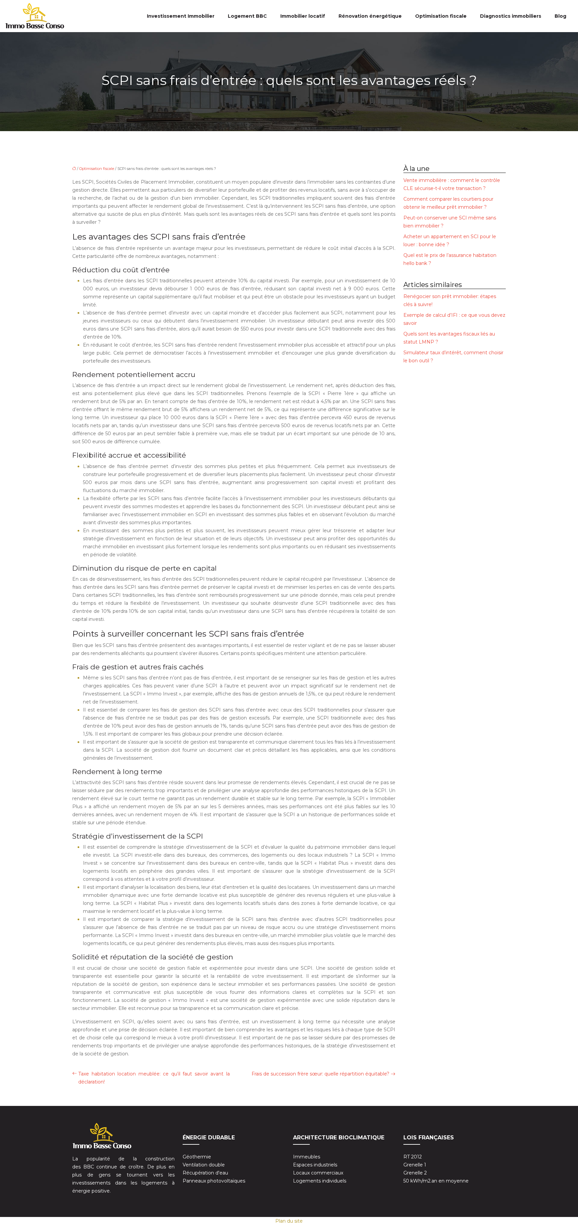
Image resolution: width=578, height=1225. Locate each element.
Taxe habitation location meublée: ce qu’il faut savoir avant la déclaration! (154, 1078)
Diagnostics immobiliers (510, 16)
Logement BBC (247, 16)
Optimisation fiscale (441, 16)
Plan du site (289, 1221)
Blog (560, 16)
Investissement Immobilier (180, 16)
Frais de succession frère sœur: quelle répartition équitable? (320, 1074)
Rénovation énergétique (370, 16)
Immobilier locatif (302, 16)
